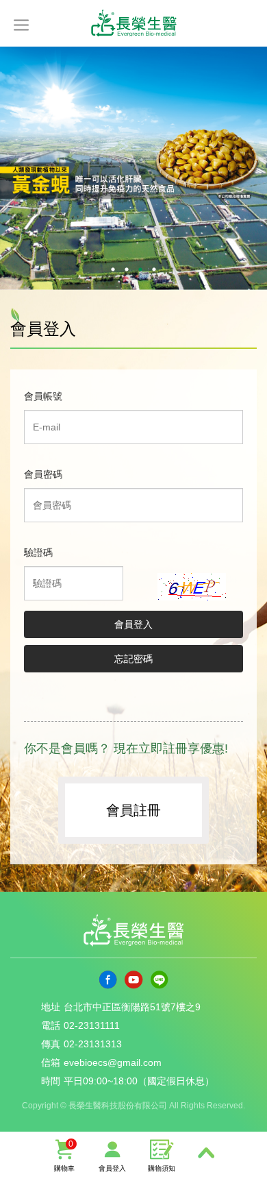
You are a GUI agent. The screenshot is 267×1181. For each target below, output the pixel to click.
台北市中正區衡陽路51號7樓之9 (132, 1006)
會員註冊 (133, 810)
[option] (133, 168)
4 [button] (154, 269)
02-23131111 (92, 1025)
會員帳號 (43, 396)
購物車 (64, 1155)
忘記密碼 (133, 658)
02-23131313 (93, 1043)
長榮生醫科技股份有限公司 (133, 21)
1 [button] (113, 269)
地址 (50, 1006)
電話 (50, 1025)
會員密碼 (43, 474)
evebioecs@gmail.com (113, 1062)
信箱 (50, 1062)
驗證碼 (38, 552)
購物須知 (161, 1168)
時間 (50, 1080)
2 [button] (127, 269)
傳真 (50, 1043)
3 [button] (140, 269)
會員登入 (112, 1168)
